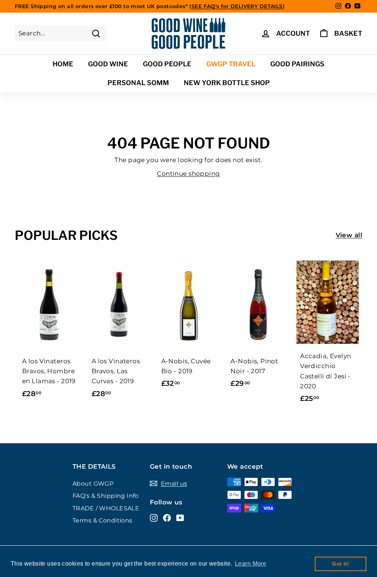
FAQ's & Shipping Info (106, 495)
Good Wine (108, 64)
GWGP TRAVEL (231, 64)
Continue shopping (188, 173)
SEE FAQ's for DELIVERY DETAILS (237, 6)
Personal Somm (138, 83)
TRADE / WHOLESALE (106, 508)
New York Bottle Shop (227, 83)
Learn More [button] (250, 563)
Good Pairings (297, 64)
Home (63, 64)
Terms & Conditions (103, 520)
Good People (167, 64)
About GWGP (93, 483)
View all (349, 235)
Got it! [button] (340, 564)
